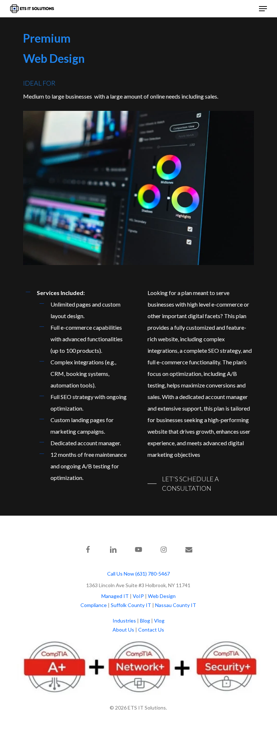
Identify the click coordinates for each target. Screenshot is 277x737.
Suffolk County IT (131, 605)
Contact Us (151, 630)
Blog (145, 620)
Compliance (93, 605)
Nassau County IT (175, 605)
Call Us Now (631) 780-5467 (138, 574)
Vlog (159, 620)
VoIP (138, 596)
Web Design (162, 596)
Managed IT (115, 596)
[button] (263, 8)
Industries (124, 620)
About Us (123, 630)
